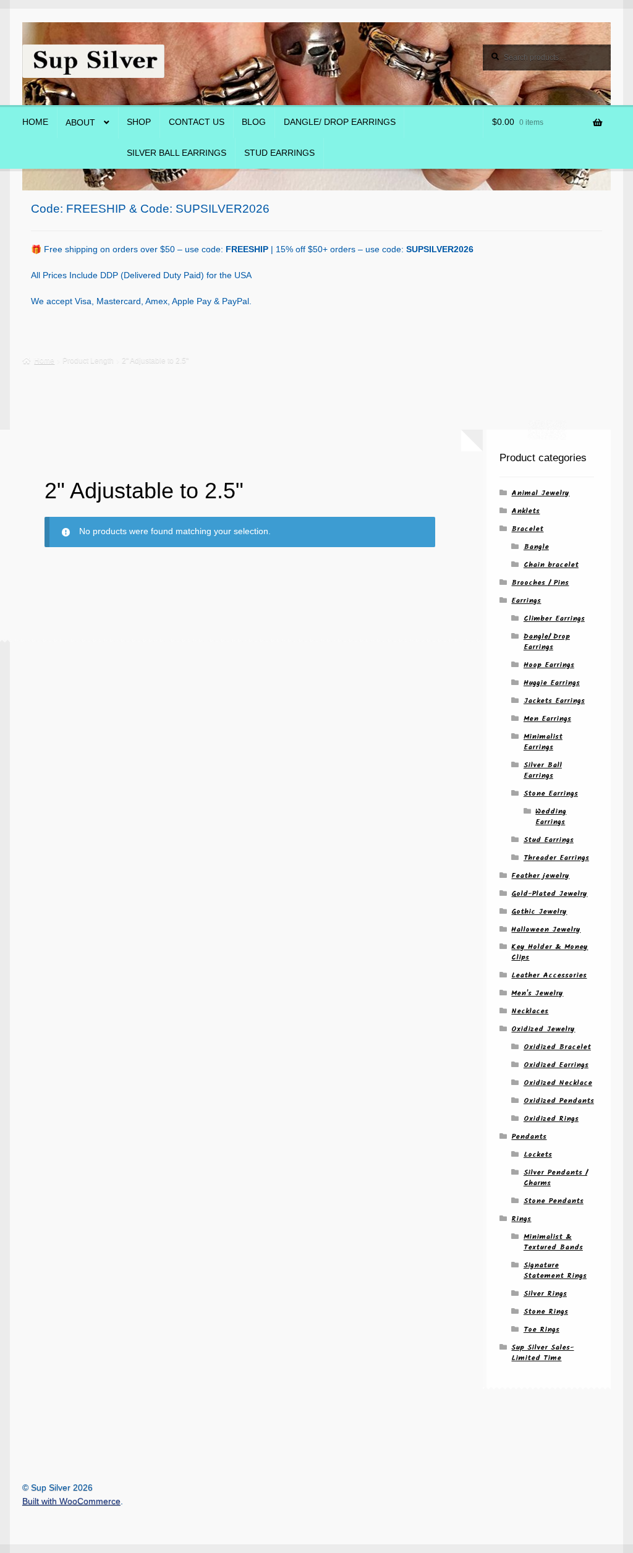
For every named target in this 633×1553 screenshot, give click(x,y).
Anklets (525, 511)
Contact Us (196, 122)
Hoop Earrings (549, 665)
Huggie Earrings (552, 683)
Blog (254, 122)
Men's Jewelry (537, 993)
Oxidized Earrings (556, 1065)
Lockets (538, 1154)
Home (35, 122)
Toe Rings (541, 1329)
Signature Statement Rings (555, 1270)
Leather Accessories (549, 975)
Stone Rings (546, 1311)
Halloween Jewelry (545, 929)
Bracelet (527, 529)
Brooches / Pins (540, 583)
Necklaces (529, 1011)
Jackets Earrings (554, 701)
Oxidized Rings (551, 1119)
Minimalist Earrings (543, 742)
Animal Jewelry (540, 493)
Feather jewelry (540, 876)
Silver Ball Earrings (176, 153)
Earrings (526, 600)
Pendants (528, 1136)
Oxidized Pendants (559, 1101)
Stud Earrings (279, 153)
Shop (139, 122)
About (80, 122)
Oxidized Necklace (558, 1083)
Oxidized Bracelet (557, 1047)
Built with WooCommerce (71, 1501)
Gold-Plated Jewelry (549, 894)
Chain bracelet (551, 565)
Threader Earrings (556, 858)
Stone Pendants (554, 1201)
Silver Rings (545, 1294)
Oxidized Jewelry (543, 1029)
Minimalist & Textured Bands (553, 1242)
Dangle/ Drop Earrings (340, 122)
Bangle (536, 547)
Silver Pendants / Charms (555, 1178)
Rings (521, 1219)
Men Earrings (547, 719)
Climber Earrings (554, 618)
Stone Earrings (551, 793)
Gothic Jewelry (539, 911)
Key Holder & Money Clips (549, 952)
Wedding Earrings (550, 817)
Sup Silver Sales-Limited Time (542, 1353)
